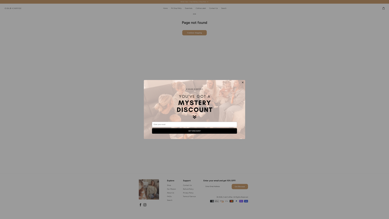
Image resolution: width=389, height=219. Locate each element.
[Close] (242, 82)
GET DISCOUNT (194, 131)
